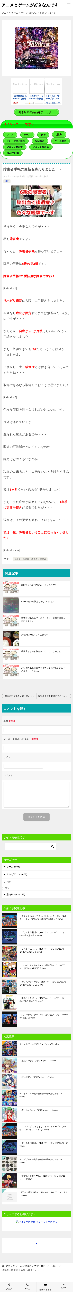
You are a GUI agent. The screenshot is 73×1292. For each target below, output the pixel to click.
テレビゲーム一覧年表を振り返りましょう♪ (41, 1161)
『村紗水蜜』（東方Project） (38, 1077)
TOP (25, 1266)
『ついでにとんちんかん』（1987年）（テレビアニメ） (43, 967)
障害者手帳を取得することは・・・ (54, 696)
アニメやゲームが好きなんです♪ (40, 1044)
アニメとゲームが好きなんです (30, 5)
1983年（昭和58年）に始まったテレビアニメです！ (43, 1194)
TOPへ (64, 1288)
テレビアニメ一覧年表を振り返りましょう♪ (41, 1095)
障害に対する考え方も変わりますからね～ (20, 696)
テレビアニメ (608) (16, 874)
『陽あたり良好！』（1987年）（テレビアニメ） (42, 1000)
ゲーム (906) (13, 866)
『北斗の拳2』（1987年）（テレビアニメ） (44, 1016)
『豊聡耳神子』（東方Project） (39, 1061)
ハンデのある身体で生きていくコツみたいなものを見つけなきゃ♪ (43, 669)
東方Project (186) (15, 894)
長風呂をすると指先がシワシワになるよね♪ (41, 651)
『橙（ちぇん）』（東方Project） (40, 1110)
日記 (7, 181)
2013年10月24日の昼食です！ (35, 635)
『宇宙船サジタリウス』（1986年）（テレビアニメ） (42, 1177)
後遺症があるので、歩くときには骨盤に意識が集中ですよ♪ (43, 619)
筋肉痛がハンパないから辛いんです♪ (38, 585)
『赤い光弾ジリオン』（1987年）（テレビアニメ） (43, 983)
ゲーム (27, 1289)
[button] (36, 48)
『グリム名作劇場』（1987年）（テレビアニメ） (42, 934)
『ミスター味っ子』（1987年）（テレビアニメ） (42, 950)
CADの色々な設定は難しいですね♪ (37, 601)
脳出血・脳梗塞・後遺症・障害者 (30, 559)
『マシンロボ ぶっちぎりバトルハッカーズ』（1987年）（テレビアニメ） (44, 917)
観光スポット (45, 1289)
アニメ (9, 1289)
